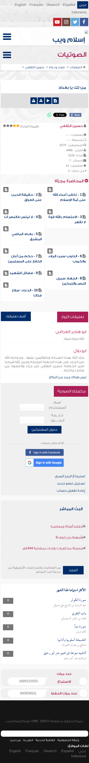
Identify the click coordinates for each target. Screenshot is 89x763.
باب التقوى (79, 614)
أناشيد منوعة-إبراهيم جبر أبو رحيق (64, 653)
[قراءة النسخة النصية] (55, 100)
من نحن (15, 740)
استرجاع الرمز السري (70, 476)
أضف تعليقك (16, 316)
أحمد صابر (81, 632)
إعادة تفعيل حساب (71, 490)
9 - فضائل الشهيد (23, 273)
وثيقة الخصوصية (68, 740)
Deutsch (53, 5)
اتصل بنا (28, 740)
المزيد (73, 570)
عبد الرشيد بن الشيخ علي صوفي (70, 605)
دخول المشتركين (44, 429)
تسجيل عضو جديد (71, 483)
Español (69, 5)
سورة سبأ (80, 627)
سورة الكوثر (78, 600)
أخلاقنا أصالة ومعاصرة (67, 526)
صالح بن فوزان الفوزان (74, 645)
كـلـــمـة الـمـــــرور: (57, 417)
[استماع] (48, 100)
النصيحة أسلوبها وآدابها (72, 640)
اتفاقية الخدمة (45, 740)
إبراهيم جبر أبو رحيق (75, 658)
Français (36, 5)
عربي (83, 5)
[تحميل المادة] (41, 100)
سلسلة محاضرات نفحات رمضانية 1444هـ (52, 548)
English (20, 5)
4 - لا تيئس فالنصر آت (21, 217)
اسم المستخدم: (57, 405)
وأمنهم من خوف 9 (69, 537)
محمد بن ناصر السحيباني (73, 618)
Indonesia (79, 12)
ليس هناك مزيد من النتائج (67, 377)
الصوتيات (73, 54)
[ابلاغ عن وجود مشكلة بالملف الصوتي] (33, 100)
